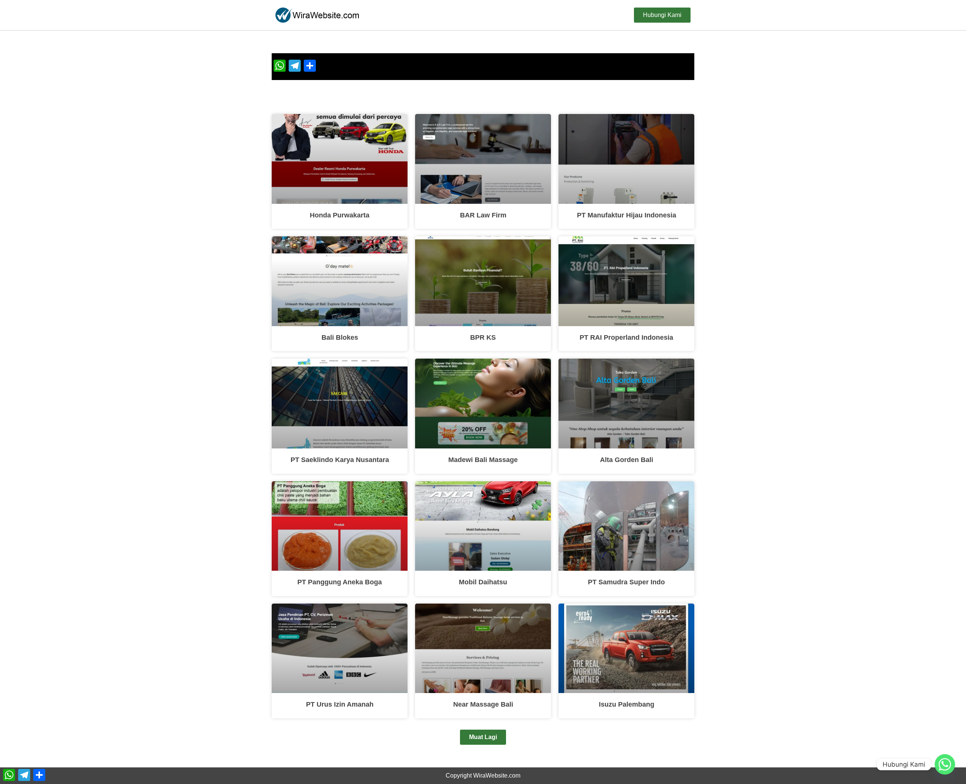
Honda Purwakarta (339, 215)
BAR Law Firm (483, 215)
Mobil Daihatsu (483, 582)
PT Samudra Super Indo (626, 582)
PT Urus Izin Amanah (340, 704)
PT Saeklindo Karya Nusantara (340, 460)
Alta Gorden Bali (626, 460)
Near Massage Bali (483, 704)
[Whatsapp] (945, 764)
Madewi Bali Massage (483, 460)
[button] (483, 737)
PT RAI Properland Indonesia (626, 337)
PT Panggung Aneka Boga (339, 582)
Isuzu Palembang (626, 704)
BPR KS (483, 337)
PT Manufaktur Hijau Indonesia (626, 215)
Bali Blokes (339, 337)
